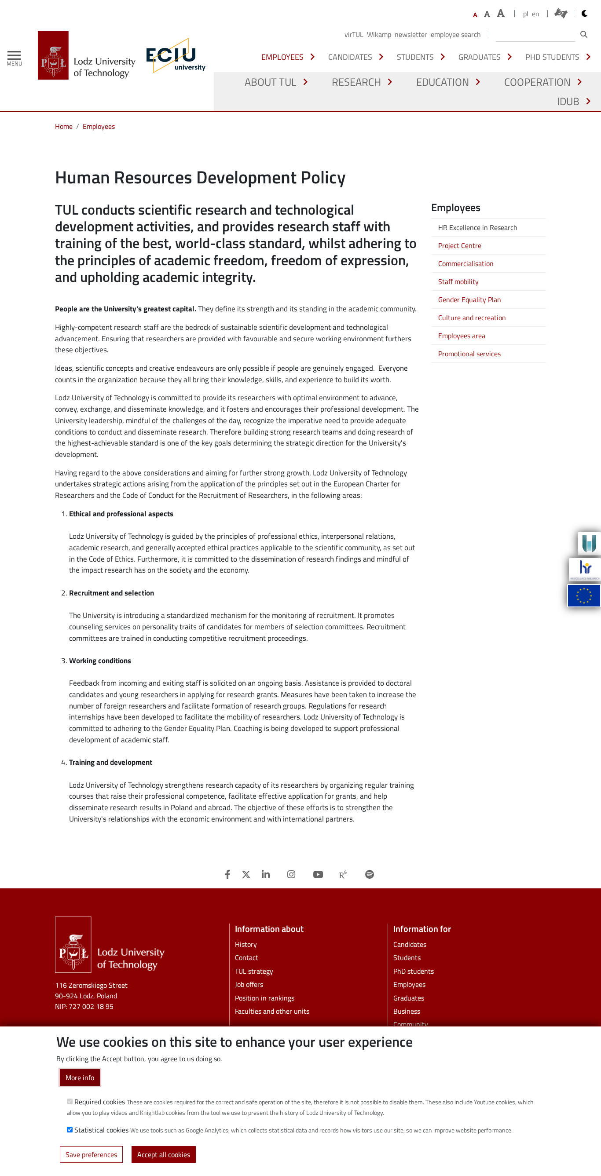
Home (64, 126)
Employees (282, 57)
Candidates (350, 57)
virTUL (353, 34)
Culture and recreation (472, 317)
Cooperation (537, 82)
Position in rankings (264, 998)
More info (80, 1077)
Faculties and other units (272, 1011)
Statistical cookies (101, 1130)
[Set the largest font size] (500, 13)
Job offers (249, 984)
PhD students (552, 57)
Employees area (461, 335)
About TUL (271, 82)
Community (410, 1024)
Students (415, 57)
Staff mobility (458, 281)
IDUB (568, 101)
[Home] (90, 55)
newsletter (411, 34)
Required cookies (99, 1101)
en (535, 13)
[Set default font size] (475, 15)
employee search (456, 34)
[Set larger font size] (487, 14)
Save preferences (91, 1154)
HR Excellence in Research (477, 227)
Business (406, 1011)
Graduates (479, 57)
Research (356, 82)
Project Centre (459, 245)
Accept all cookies (163, 1154)
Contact (246, 957)
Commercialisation (466, 263)
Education (442, 82)
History (246, 944)
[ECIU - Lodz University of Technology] (173, 55)
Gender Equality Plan (469, 299)
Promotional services (469, 353)
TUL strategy (254, 971)
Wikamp (379, 34)
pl (525, 13)
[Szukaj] (584, 34)
